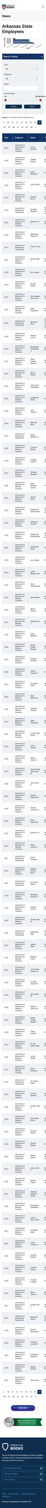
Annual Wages (9, 93)
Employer (7, 74)
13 (21, 122)
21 (18, 127)
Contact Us (6, 1496)
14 (26, 122)
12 (17, 122)
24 (31, 127)
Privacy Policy (13, 1494)
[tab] (23, 1468)
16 (35, 122)
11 (12, 122)
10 (8, 122)
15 (30, 122)
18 (4, 127)
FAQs (4, 1494)
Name (6, 84)
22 (22, 127)
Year (6, 65)
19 (9, 127)
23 (27, 127)
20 (13, 127)
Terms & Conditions (28, 1494)
